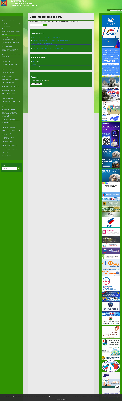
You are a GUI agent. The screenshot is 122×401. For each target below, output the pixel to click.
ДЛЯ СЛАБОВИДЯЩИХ (115, 10)
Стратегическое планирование (9, 39)
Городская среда (6, 61)
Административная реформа (9, 96)
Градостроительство (7, 69)
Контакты (4, 157)
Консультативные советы (8, 93)
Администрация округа (7, 26)
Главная (4, 18)
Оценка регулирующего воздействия (11, 37)
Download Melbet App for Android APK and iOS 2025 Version (47, 37)
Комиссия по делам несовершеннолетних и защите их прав (10, 86)
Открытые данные (6, 155)
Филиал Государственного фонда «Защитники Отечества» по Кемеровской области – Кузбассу (10, 50)
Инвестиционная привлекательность (11, 31)
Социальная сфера (6, 28)
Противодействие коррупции (9, 101)
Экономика (4, 34)
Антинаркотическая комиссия (9, 90)
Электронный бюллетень (8, 20)
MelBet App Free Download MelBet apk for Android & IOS (46, 46)
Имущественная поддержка (9, 130)
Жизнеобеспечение (6, 59)
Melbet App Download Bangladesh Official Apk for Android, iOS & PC (48, 48)
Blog (34, 64)
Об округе (4, 23)
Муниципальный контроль (8, 109)
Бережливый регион (7, 46)
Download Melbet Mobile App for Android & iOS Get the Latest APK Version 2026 (51, 40)
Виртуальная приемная (7, 141)
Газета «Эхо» (5, 152)
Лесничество (5, 67)
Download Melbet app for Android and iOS (42, 43)
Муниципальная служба (8, 98)
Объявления (5, 125)
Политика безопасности (61, 399)
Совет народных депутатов (8, 127)
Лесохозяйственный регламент (9, 64)
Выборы (4, 106)
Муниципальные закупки (8, 104)
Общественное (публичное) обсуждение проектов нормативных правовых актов (11, 121)
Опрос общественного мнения (9, 149)
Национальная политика (8, 82)
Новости (35, 61)
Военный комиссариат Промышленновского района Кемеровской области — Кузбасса (10, 78)
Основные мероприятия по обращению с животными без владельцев (9, 145)
